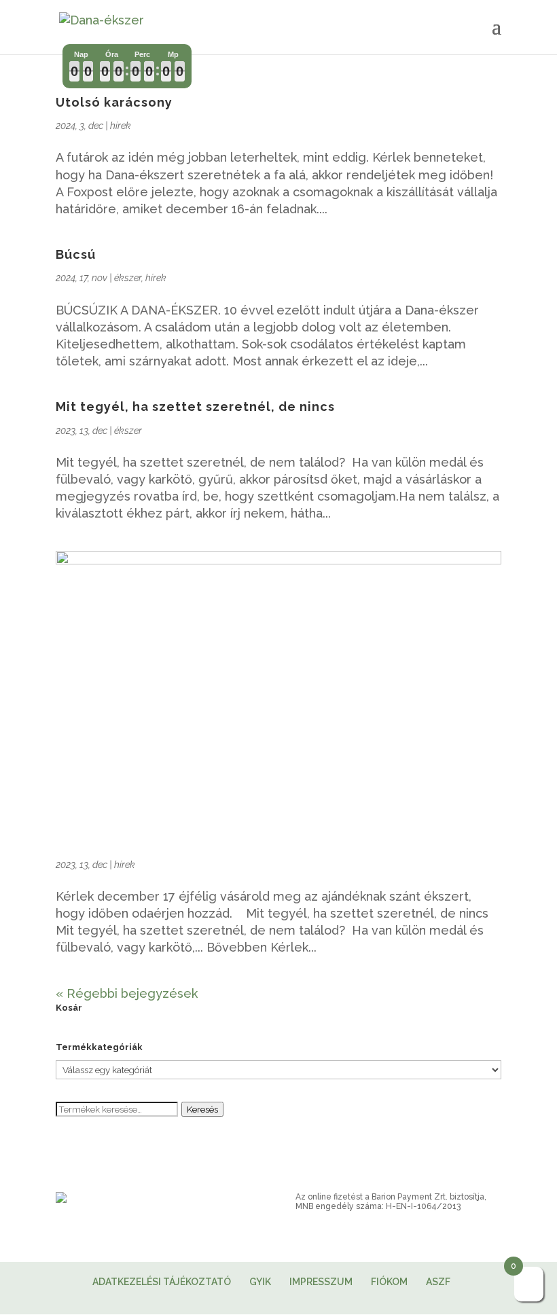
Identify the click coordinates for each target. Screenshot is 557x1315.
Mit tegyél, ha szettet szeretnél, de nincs (195, 406)
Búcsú (76, 254)
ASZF (438, 1281)
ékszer (127, 277)
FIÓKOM (389, 1281)
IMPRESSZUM (321, 1281)
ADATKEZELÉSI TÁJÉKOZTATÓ (161, 1281)
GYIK (260, 1281)
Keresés (202, 1109)
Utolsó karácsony (114, 102)
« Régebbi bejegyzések (127, 993)
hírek (120, 125)
